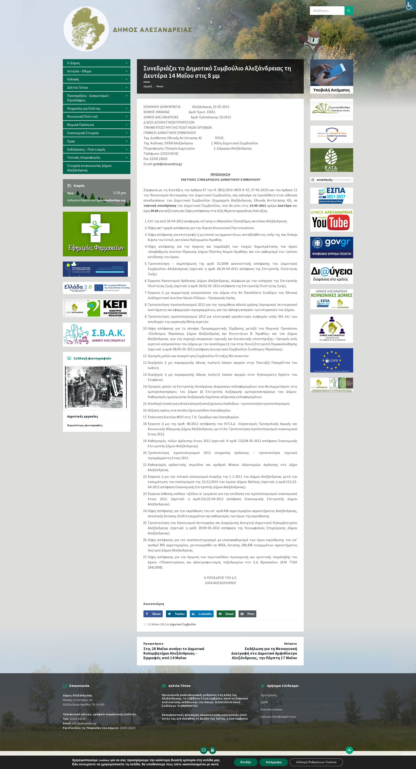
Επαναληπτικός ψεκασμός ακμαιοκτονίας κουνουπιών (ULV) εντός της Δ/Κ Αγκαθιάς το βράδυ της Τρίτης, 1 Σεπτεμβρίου (205, 716)
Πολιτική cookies (272, 709)
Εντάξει (245, 762)
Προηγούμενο (153, 643)
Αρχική (147, 86)
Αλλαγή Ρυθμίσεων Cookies (316, 762)
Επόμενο (290, 643)
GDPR (264, 702)
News (160, 86)
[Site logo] (128, 50)
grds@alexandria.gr (167, 164)
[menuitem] (96, 63)
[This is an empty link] (349, 750)
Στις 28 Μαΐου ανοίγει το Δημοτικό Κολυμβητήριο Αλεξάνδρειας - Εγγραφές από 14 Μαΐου (173, 653)
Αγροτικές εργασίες (82, 416)
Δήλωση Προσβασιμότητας (278, 717)
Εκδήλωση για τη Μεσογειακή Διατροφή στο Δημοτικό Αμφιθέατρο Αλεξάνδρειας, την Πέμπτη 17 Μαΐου (264, 653)
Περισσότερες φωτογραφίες (84, 425)
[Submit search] (348, 10)
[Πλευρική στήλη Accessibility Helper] (411, 5)
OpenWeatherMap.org (110, 200)
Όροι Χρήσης (269, 695)
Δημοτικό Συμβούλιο (183, 624)
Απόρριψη (273, 762)
